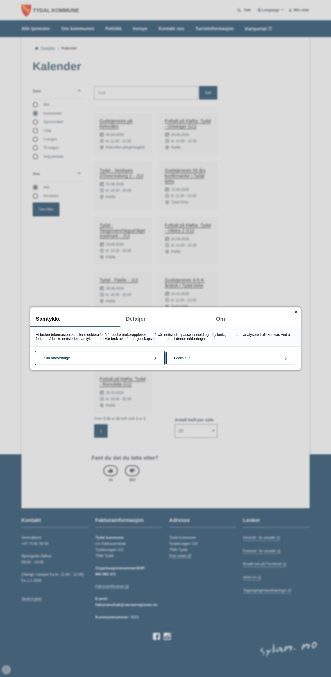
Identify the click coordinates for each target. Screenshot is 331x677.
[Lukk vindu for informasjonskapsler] (295, 312)
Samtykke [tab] (48, 318)
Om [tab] (220, 318)
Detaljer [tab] (135, 318)
